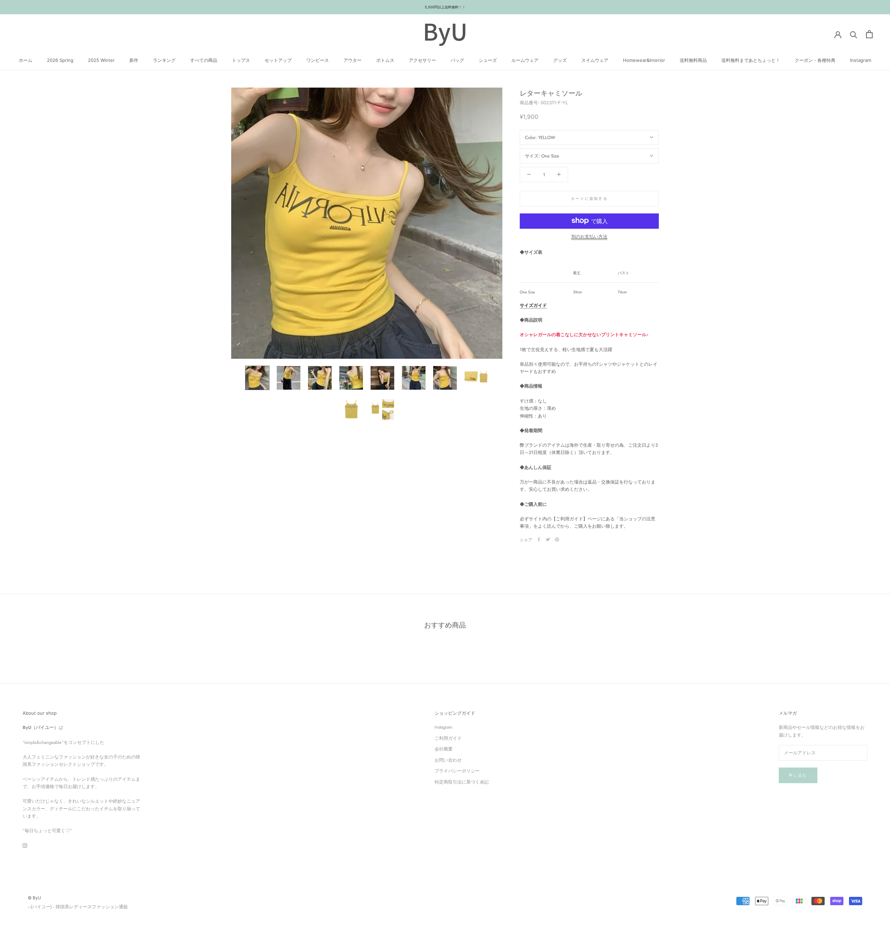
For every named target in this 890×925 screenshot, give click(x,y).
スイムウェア (594, 60)
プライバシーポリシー (457, 771)
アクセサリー (422, 60)
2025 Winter (101, 60)
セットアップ (278, 60)
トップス (241, 60)
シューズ (488, 60)
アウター (352, 60)
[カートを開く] (869, 34)
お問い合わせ (448, 760)
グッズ (560, 60)
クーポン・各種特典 (815, 60)
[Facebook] (539, 539)
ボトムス (385, 60)
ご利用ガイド (448, 738)
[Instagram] (25, 845)
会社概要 (444, 749)
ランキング (164, 60)
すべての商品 (203, 60)
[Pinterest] (557, 539)
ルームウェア (525, 60)
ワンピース (317, 60)
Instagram (860, 60)
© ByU (34, 897)
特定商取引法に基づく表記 (462, 782)
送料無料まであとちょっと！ (750, 60)
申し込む (798, 775)
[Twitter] (548, 539)
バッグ (457, 60)
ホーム (25, 60)
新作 (133, 60)
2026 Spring (60, 60)
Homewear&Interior (644, 60)
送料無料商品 (693, 60)
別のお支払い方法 (589, 236)
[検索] (853, 34)
